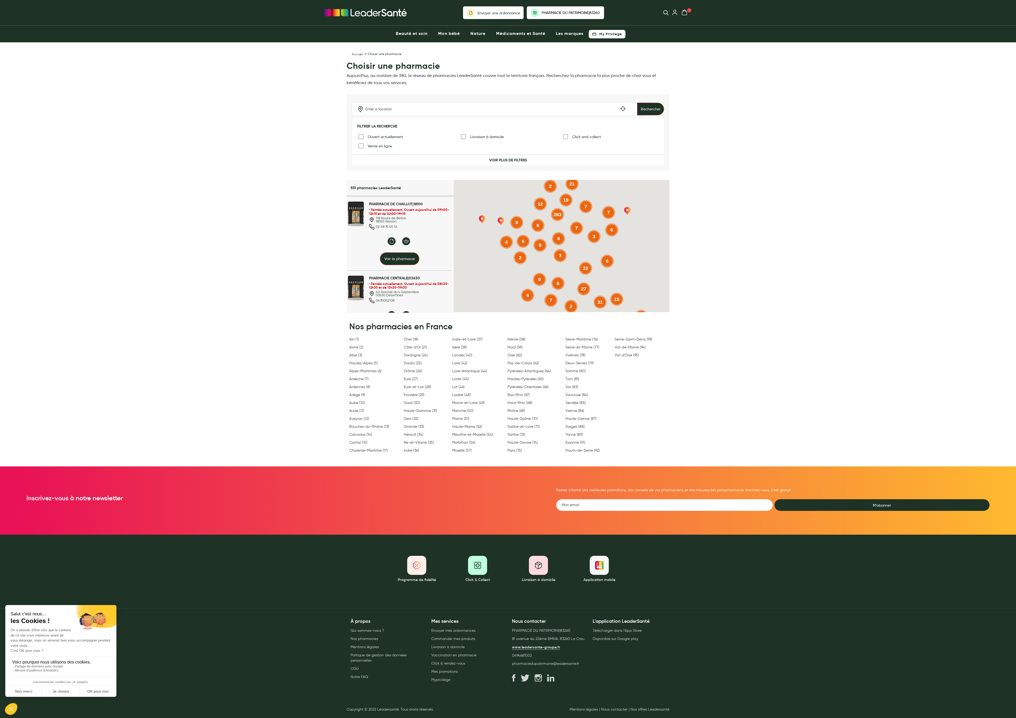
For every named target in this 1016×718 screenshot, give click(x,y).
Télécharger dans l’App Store (617, 630)
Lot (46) (458, 387)
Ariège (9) (357, 395)
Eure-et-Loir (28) (417, 387)
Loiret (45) (460, 379)
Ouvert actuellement (385, 136)
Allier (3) (355, 355)
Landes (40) (462, 355)
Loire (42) (459, 363)
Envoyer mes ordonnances (453, 630)
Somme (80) (575, 371)
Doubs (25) (413, 363)
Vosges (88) (575, 426)
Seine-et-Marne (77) (582, 347)
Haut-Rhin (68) (519, 403)
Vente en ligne (380, 146)
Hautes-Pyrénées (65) (525, 379)
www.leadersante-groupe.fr (536, 647)
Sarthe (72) (516, 434)
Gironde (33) (414, 426)
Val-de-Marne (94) (630, 347)
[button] (501, 221)
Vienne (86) (574, 410)
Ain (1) (354, 339)
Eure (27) (411, 379)
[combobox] (663, 12)
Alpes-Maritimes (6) (365, 371)
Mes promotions (444, 671)
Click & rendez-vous (448, 663)
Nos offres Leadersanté (650, 709)
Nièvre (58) (516, 339)
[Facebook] (513, 678)
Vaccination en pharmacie (454, 655)
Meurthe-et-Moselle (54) (472, 434)
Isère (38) (459, 347)
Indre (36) (411, 450)
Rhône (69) (516, 410)
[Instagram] (538, 678)
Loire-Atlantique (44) (469, 371)
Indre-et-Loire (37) (467, 339)
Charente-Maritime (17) (368, 450)
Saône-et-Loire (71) (523, 426)
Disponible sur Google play (615, 639)
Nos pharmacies (364, 639)
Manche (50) (463, 410)
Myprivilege (440, 680)
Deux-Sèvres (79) (579, 363)
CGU (355, 668)
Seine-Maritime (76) (581, 339)
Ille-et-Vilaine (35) (419, 442)
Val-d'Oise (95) (627, 355)
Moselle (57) (462, 450)
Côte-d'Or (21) (415, 347)
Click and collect (586, 136)
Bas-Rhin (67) (518, 395)
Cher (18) (411, 339)
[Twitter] (525, 678)
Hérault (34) (413, 434)
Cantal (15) (358, 442)
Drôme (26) (413, 371)
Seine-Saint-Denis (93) (633, 339)
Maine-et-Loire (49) (468, 403)
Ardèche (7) (359, 379)
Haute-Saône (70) (522, 418)
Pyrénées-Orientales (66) (527, 387)
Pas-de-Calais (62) (523, 363)
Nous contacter (614, 709)
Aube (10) (357, 403)
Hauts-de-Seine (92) (582, 450)
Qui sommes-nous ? (367, 630)
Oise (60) (514, 355)
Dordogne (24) (416, 355)
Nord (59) (515, 347)
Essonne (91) (575, 442)
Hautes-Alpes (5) (363, 363)
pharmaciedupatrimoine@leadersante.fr (545, 663)
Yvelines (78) (575, 355)
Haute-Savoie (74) (522, 442)
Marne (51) (460, 418)
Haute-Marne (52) (467, 426)
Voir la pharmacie (399, 258)
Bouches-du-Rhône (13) (369, 426)
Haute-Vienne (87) (581, 418)
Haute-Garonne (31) (420, 410)
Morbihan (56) (463, 442)
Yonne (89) (574, 434)
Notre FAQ (359, 677)
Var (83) (571, 387)
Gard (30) (412, 403)
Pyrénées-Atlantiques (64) (529, 371)
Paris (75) (514, 450)
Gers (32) (411, 418)
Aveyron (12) (359, 418)
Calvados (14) (360, 434)
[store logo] (365, 12)
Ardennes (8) (359, 387)
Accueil (357, 54)
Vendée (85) (575, 403)
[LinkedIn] (550, 678)
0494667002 (522, 655)
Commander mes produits (453, 639)
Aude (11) (356, 410)
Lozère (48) (461, 395)
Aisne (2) (356, 347)
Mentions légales (365, 647)
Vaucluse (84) (576, 395)
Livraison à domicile (487, 136)
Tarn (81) (572, 379)
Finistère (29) (414, 395)
